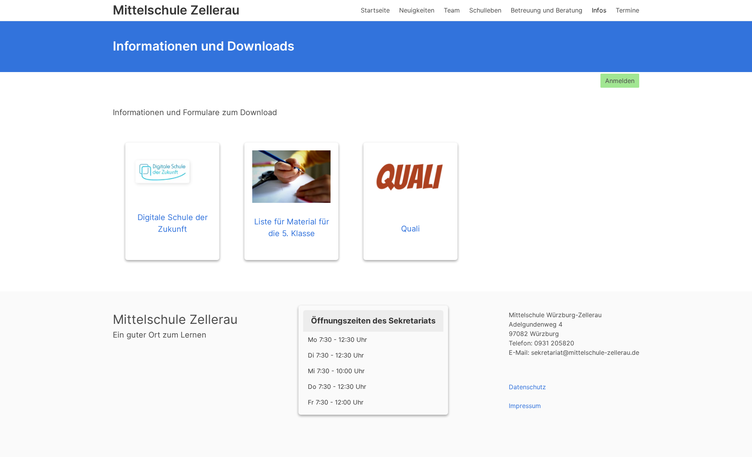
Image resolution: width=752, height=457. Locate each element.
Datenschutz (527, 387)
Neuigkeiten (416, 10)
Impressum (525, 406)
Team (452, 10)
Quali (410, 228)
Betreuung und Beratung (546, 10)
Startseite (375, 10)
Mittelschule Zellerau (176, 10)
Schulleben (485, 10)
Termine (627, 10)
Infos (599, 10)
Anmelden (619, 81)
